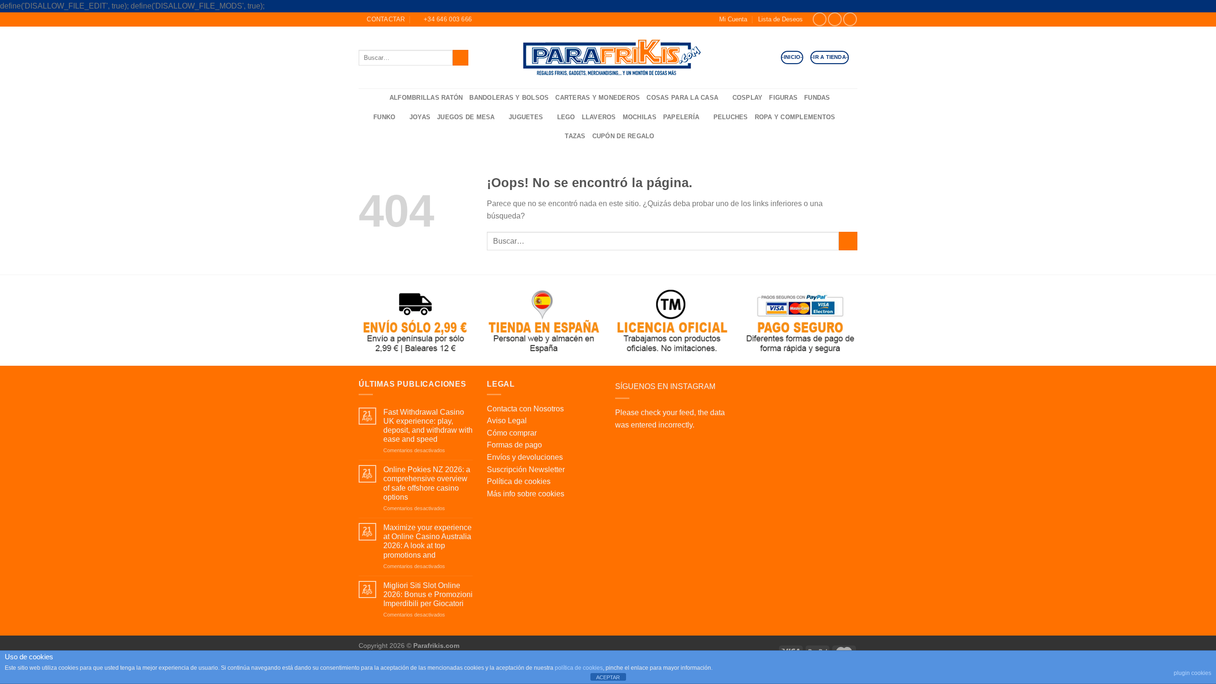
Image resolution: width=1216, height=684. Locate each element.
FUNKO (384, 117)
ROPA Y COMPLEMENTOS (795, 117)
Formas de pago (514, 445)
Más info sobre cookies (525, 494)
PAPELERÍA (681, 117)
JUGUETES (526, 117)
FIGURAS (783, 97)
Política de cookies (519, 481)
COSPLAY (747, 97)
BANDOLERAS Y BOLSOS (509, 97)
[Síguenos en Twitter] (850, 19)
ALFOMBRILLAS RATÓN (426, 97)
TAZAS (575, 136)
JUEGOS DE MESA (466, 117)
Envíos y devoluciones (525, 457)
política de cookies (579, 668)
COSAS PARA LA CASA (682, 97)
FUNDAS (817, 97)
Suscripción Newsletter (526, 470)
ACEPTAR (608, 677)
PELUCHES (730, 117)
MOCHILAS (639, 117)
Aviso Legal (507, 421)
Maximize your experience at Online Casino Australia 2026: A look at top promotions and (427, 541)
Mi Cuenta (733, 19)
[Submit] (460, 58)
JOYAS (419, 117)
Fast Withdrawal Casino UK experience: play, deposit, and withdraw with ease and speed (428, 426)
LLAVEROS (599, 117)
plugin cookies (1192, 673)
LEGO (566, 117)
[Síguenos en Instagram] (835, 19)
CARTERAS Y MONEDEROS (597, 97)
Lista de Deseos (780, 19)
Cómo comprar (512, 433)
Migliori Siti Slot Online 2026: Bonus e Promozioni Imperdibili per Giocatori (428, 594)
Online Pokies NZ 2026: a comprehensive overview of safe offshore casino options (426, 483)
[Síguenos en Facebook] (819, 19)
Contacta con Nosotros (525, 409)
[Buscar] (379, 98)
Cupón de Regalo (623, 136)
